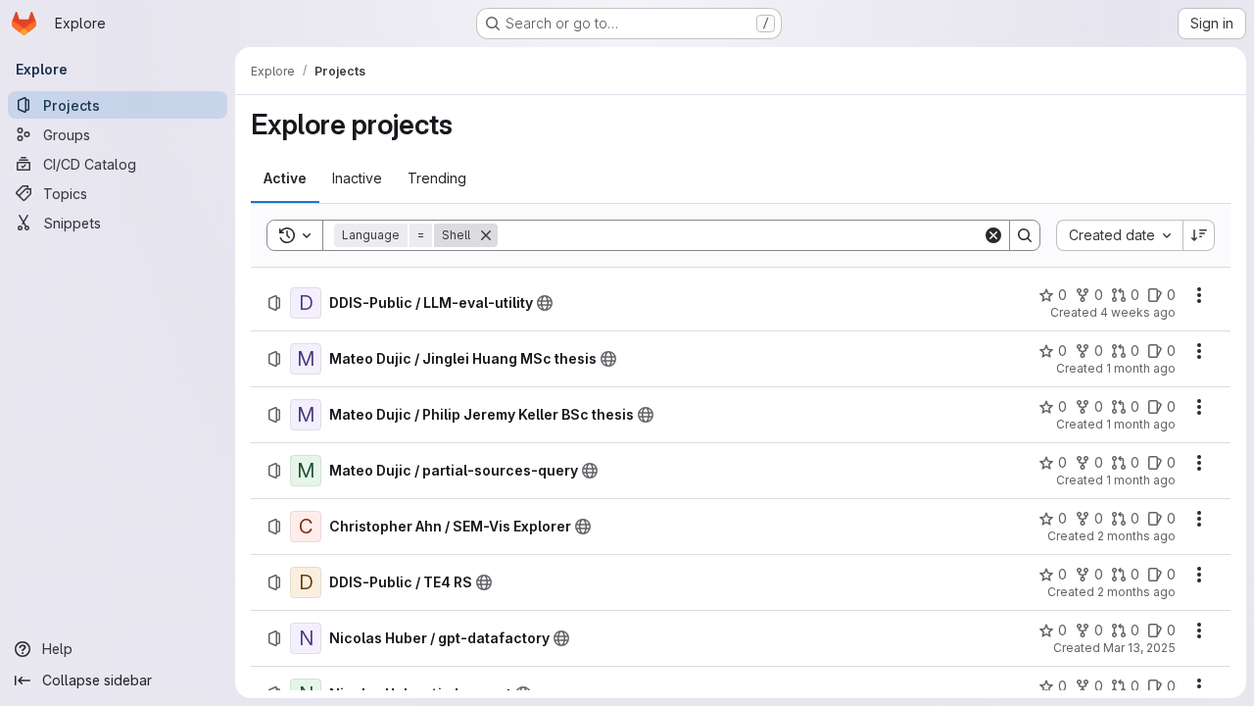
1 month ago (1141, 368)
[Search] (1024, 235)
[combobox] (1119, 235)
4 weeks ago (1138, 312)
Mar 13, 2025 (1139, 647)
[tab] (285, 178)
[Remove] (486, 235)
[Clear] (993, 235)
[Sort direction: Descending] (1199, 235)
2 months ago (1136, 536)
